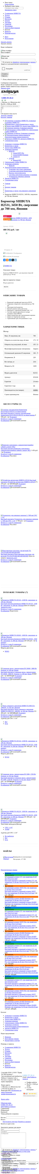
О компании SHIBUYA (13, 13)
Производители (10, 33)
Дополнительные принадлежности (17, 137)
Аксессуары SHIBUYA (30, 126)
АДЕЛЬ (11, 158)
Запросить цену (11, 558)
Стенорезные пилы (11, 140)
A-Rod (7, 829)
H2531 (6, 287)
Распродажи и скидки (12, 1040)
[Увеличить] (19, 219)
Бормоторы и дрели (27, 124)
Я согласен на (20, 62)
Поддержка (8, 26)
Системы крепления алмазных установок (23, 175)
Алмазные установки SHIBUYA (16, 144)
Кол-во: (3, 1117)
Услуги (7, 15)
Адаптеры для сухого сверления (20, 169)
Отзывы (7, 17)
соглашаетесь (6, 1162)
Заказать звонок (6, 42)
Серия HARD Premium (20, 155)
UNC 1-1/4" (9, 827)
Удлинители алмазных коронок (19, 176)
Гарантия (8, 24)
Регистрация (9, 38)
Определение (9, 4)
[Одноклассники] (7, 260)
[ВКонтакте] (4, 260)
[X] (13, 260)
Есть (6, 723)
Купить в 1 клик (6, 419)
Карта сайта (5, 1099)
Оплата (7, 20)
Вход (6, 37)
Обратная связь (6, 1103)
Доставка (8, 22)
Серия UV (16, 157)
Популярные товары (12, 1039)
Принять (22, 1163)
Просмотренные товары (9, 870)
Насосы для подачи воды (17, 173)
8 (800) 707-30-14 (7, 98)
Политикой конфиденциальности (9, 1168)
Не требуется (9, 836)
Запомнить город (10, 10)
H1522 (7, 757)
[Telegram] (15, 260)
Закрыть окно (5, 88)
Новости (8, 31)
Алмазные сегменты (28, 133)
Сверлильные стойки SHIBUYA (16, 162)
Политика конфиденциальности (8, 1093)
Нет (6, 722)
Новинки (8, 1037)
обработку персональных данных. (24, 62)
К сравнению (16, 419)
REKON (11, 151)
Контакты (8, 19)
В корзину (19, 235)
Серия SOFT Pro (18, 153)
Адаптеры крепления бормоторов (20, 171)
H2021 (7, 651)
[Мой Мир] (10, 260)
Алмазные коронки (26, 128)
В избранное (18, 253)
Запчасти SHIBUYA (27, 139)
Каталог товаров (6, 115)
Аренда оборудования (12, 28)
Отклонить (32, 1163)
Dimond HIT (17, 160)
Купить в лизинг (14, 244)
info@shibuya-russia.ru (8, 1106)
